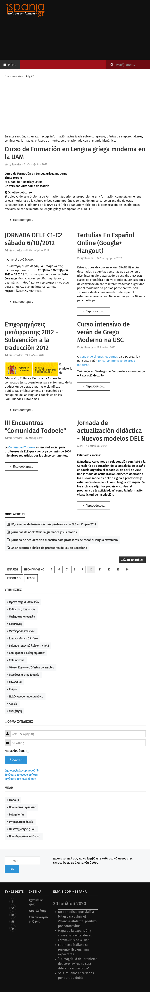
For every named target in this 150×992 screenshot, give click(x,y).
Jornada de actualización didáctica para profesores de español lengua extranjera (64, 540)
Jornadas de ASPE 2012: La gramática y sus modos (44, 532)
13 (118, 569)
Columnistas (16, 660)
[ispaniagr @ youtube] (12, 921)
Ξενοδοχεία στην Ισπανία (24, 674)
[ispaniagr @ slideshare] (12, 928)
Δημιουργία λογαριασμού (20, 770)
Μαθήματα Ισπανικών (22, 616)
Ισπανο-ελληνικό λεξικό (23, 638)
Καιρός (13, 689)
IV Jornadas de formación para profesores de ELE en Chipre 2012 (53, 524)
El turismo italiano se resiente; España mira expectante (73, 949)
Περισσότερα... (22, 220)
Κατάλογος (15, 624)
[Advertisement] (99, 29)
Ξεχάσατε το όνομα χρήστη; (21, 774)
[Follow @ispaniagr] (12, 908)
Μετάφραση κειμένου (22, 631)
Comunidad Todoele (21, 447)
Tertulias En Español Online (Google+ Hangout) (105, 242)
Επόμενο (14, 578)
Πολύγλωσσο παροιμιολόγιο (26, 696)
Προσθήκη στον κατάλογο (24, 836)
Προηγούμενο (34, 569)
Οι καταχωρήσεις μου (22, 829)
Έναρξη (12, 569)
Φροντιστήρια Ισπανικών (24, 602)
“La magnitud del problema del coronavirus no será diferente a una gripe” (77, 963)
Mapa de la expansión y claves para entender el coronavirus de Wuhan (75, 935)
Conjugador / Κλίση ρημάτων (27, 653)
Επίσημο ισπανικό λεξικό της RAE (29, 645)
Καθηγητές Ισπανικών (22, 609)
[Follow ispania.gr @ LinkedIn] (12, 914)
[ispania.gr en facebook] (12, 901)
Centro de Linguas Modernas (99, 356)
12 (109, 569)
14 (127, 569)
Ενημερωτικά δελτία (21, 822)
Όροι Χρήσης (37, 910)
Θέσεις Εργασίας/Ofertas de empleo (31, 667)
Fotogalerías (16, 814)
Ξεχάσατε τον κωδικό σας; (20, 779)
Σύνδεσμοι (15, 682)
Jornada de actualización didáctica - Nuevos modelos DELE (110, 430)
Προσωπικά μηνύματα (22, 807)
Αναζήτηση (15, 711)
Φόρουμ (14, 800)
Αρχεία (13, 704)
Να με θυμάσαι (15, 751)
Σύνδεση (16, 760)
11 (100, 569)
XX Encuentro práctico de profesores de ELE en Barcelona (49, 548)
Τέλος (31, 578)
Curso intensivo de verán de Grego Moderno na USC (103, 332)
